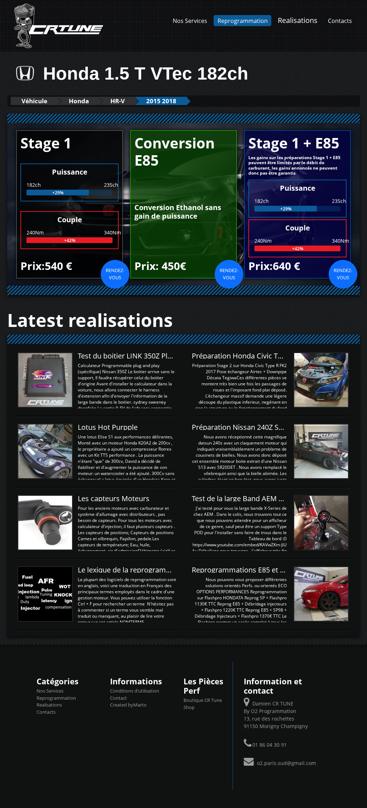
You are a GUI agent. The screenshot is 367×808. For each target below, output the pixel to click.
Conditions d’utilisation (134, 691)
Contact (118, 698)
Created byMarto (128, 705)
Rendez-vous (115, 274)
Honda (79, 101)
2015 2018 (161, 101)
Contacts (340, 20)
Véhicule (34, 101)
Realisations (298, 20)
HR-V (117, 101)
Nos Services (190, 20)
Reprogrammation (243, 20)
